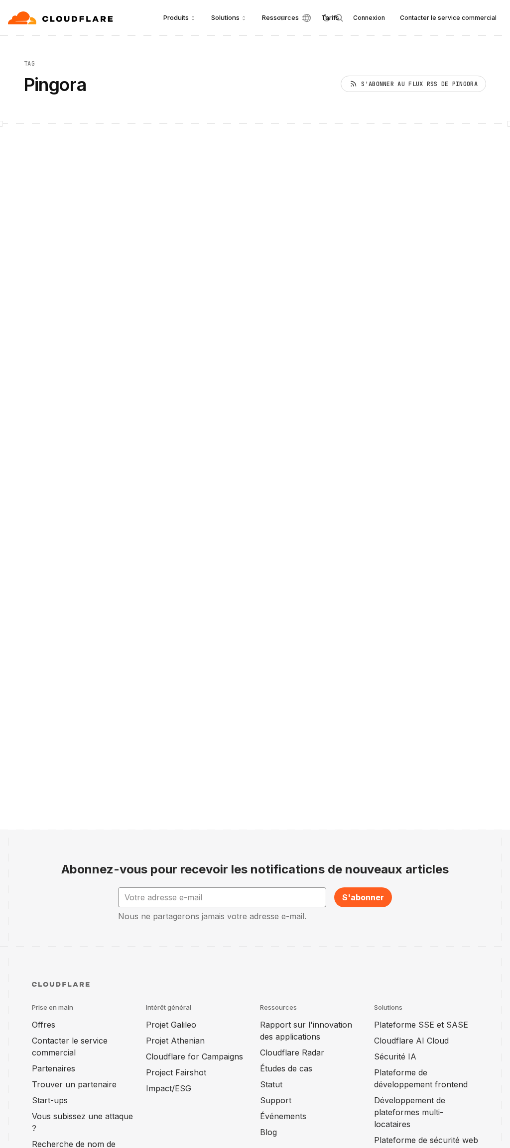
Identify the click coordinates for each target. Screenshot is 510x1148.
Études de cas (286, 1068)
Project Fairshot (176, 1072)
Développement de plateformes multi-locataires (409, 1112)
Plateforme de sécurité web (426, 1140)
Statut (271, 1084)
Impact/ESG (168, 1088)
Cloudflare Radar (292, 1052)
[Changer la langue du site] (307, 18)
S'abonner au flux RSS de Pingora (419, 84)
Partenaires (53, 1068)
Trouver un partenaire (74, 1084)
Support (275, 1100)
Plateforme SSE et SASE (421, 1025)
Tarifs (330, 17)
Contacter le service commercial (448, 17)
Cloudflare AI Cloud (411, 1041)
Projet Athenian (175, 1041)
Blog (268, 1132)
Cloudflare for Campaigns (194, 1056)
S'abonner (363, 897)
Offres (43, 1025)
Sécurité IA (395, 1056)
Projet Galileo (171, 1025)
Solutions (225, 17)
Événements (283, 1116)
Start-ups (50, 1100)
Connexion (369, 17)
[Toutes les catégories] (282, 18)
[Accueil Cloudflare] (61, 17)
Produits (176, 17)
